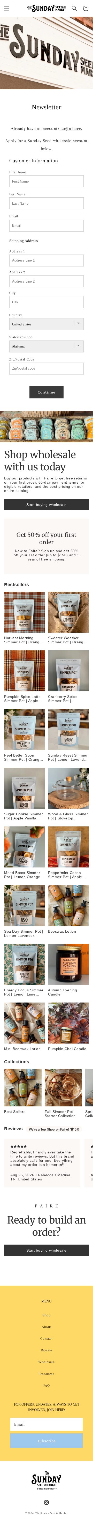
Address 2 (17, 272)
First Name (18, 172)
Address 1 (17, 251)
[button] (6, 8)
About (46, 1327)
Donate (46, 1350)
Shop (46, 1315)
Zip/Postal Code (21, 359)
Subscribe (46, 1440)
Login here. (71, 128)
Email (13, 216)
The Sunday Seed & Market (51, 1513)
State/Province (20, 337)
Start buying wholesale (46, 505)
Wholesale (46, 1362)
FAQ (46, 1385)
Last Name (17, 194)
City (12, 293)
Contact (46, 1338)
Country (15, 315)
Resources (46, 1374)
